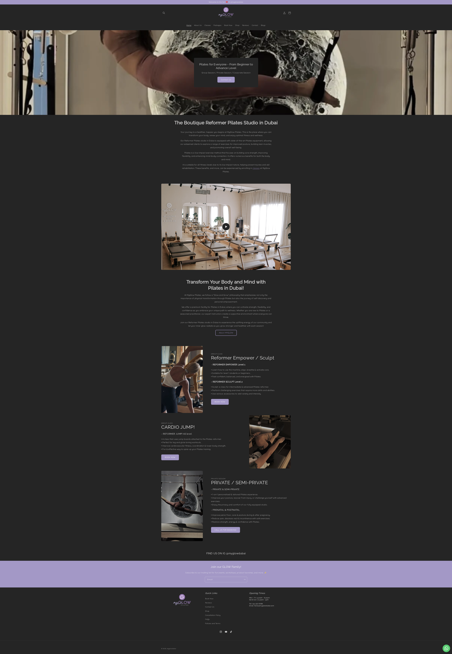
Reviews (208, 603)
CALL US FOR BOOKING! (225, 530)
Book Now (209, 599)
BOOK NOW (220, 402)
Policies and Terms (212, 623)
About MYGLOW (226, 333)
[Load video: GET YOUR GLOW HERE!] (226, 227)
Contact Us (226, 80)
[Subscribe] (244, 579)
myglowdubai (171, 648)
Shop (207, 611)
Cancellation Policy (212, 615)
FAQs (207, 619)
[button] (163, 13)
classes (256, 168)
